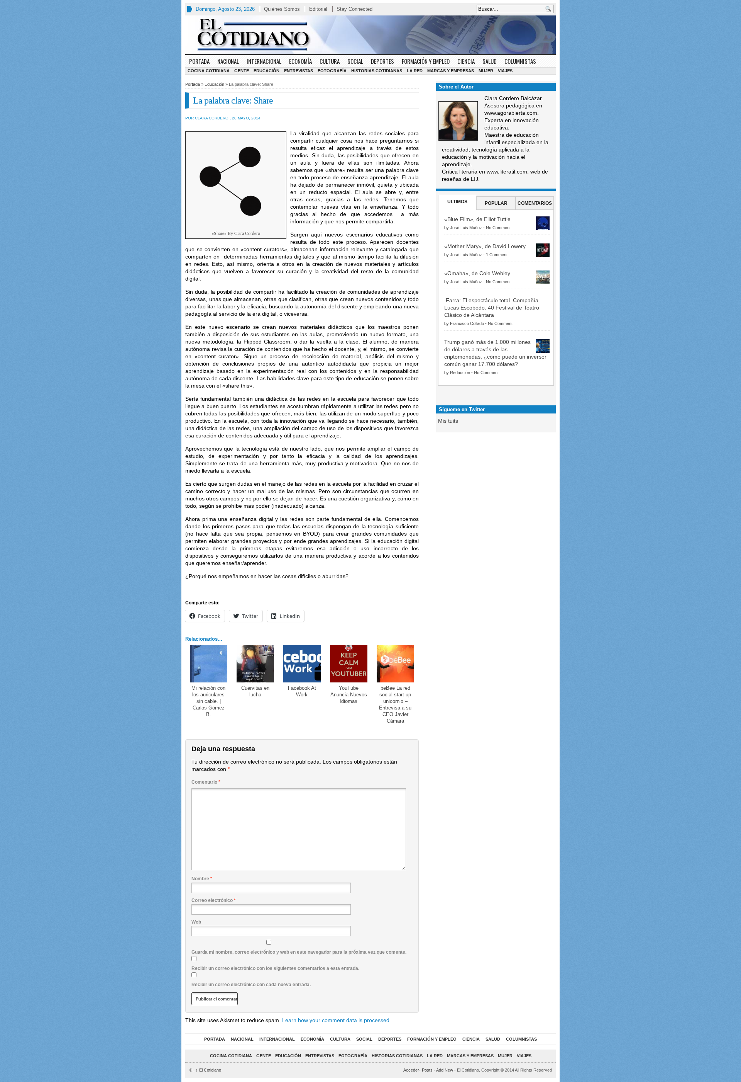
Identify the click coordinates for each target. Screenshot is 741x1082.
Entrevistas (298, 70)
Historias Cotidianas (376, 70)
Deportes (382, 61)
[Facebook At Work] (302, 663)
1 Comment (497, 254)
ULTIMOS (457, 201)
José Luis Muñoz (466, 227)
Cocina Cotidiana (209, 70)
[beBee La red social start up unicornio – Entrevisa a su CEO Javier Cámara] (395, 663)
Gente (241, 70)
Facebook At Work (302, 691)
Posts (427, 1070)
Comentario (205, 782)
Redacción (460, 372)
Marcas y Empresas (450, 70)
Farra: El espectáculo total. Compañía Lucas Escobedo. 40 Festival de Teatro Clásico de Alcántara (491, 307)
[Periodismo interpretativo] (370, 34)
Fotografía (332, 70)
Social (355, 61)
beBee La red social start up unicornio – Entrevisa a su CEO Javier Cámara (395, 704)
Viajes (505, 70)
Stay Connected (354, 9)
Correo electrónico (213, 900)
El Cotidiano (208, 1070)
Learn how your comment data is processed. (336, 1020)
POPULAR (496, 203)
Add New (444, 1070)
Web (196, 922)
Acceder (411, 1070)
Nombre (201, 878)
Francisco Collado (467, 323)
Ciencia (466, 61)
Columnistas (520, 61)
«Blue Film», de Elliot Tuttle (477, 219)
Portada (199, 61)
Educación (266, 70)
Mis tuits (448, 421)
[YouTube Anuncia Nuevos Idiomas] (348, 663)
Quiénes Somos (282, 9)
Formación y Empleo (426, 61)
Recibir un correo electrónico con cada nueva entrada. (251, 984)
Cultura (330, 61)
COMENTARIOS (535, 203)
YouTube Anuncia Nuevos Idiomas (348, 694)
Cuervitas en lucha (255, 691)
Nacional (228, 61)
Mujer (486, 70)
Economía (300, 61)
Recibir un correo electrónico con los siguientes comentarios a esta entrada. (275, 968)
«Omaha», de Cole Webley (477, 273)
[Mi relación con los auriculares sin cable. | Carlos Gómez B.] (208, 663)
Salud (489, 61)
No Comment (498, 227)
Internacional (264, 61)
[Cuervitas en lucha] (255, 663)
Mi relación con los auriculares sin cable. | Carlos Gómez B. (208, 701)
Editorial (318, 9)
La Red (415, 70)
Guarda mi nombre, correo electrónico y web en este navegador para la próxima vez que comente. (298, 952)
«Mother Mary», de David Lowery (485, 246)
